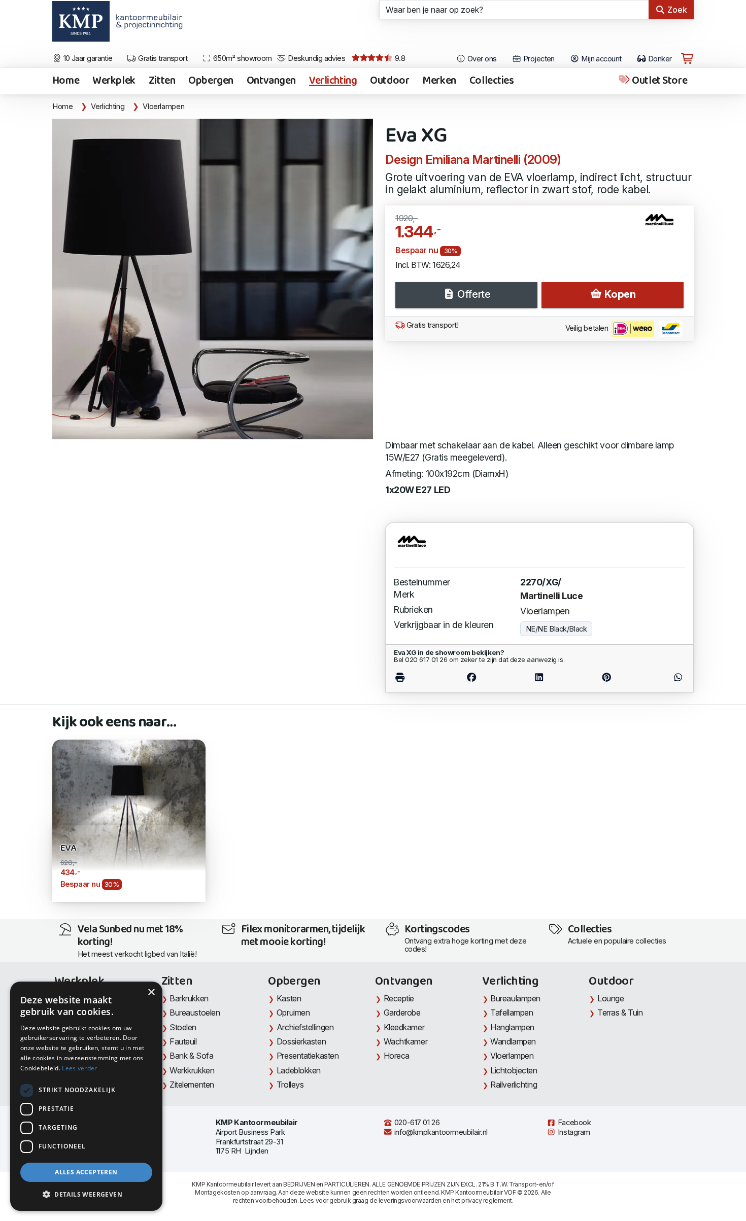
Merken (439, 81)
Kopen (618, 294)
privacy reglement (486, 1200)
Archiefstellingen (305, 1027)
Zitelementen (191, 1084)
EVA (68, 848)
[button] (86, 1195)
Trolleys (290, 1084)
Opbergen (210, 81)
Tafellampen (511, 1012)
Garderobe (402, 1012)
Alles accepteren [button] (86, 1172)
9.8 (399, 58)
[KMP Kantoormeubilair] (81, 25)
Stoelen (182, 1027)
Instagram (573, 1132)
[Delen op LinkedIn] (538, 677)
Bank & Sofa (191, 1056)
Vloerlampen (163, 106)
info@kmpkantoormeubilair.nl (440, 1132)
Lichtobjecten (513, 1070)
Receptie (399, 998)
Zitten (162, 81)
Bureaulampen (515, 998)
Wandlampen (513, 1041)
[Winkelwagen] (687, 58)
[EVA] (129, 815)
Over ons (481, 58)
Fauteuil (182, 1041)
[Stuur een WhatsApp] (662, 677)
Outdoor (389, 81)
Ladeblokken (299, 1070)
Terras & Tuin (619, 1012)
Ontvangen (271, 81)
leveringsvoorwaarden (410, 1200)
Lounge (610, 998)
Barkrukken (189, 998)
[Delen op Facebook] (471, 677)
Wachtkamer (406, 1041)
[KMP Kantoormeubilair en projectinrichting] (146, 25)
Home (65, 81)
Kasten (289, 998)
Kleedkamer (404, 1027)
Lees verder (79, 1068)
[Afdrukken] (415, 677)
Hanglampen (512, 1027)
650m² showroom (241, 58)
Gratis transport (162, 58)
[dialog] (86, 1096)
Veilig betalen (587, 328)
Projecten (537, 58)
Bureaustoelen (194, 1012)
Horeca (397, 1056)
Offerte (472, 294)
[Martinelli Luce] (663, 224)
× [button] (151, 992)
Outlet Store (658, 81)
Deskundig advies (316, 58)
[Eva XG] (212, 279)
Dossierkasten (301, 1041)
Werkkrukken (191, 1070)
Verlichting (333, 81)
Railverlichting (513, 1084)
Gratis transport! (431, 325)
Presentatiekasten (307, 1056)
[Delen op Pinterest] (606, 677)
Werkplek (113, 81)
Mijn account (601, 58)
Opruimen (293, 1012)
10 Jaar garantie (87, 58)
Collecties (491, 81)
